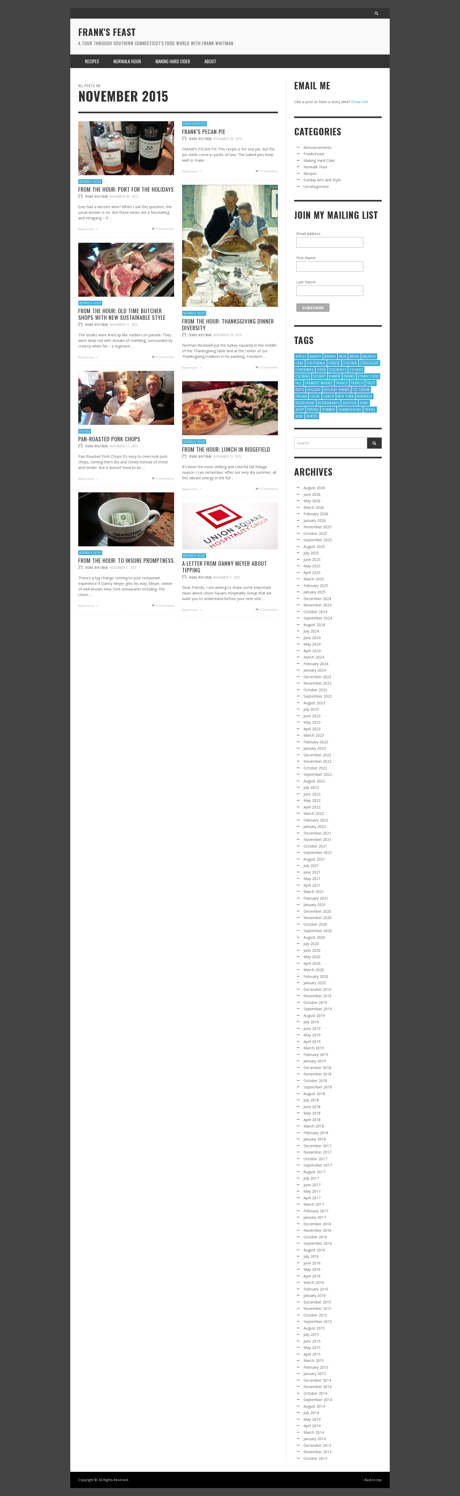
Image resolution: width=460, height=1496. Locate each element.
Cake (299, 363)
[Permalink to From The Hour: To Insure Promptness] (126, 518)
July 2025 (311, 552)
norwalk (364, 396)
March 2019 (313, 1047)
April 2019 (312, 1041)
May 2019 (312, 1034)
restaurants (328, 402)
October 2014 (315, 1393)
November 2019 (317, 995)
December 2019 (317, 989)
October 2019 (315, 1002)
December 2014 (317, 1380)
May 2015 (312, 1347)
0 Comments (164, 229)
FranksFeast (314, 153)
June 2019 (312, 1028)
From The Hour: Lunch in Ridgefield (226, 449)
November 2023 (317, 683)
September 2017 (317, 1165)
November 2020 (317, 917)
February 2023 (315, 741)
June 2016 (312, 1262)
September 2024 (317, 618)
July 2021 (311, 865)
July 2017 (311, 1178)
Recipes (84, 431)
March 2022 (313, 813)
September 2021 (317, 852)
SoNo (364, 402)
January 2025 (314, 591)
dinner (334, 376)
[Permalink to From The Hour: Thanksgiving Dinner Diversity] (230, 245)
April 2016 (312, 1276)
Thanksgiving (350, 409)
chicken (350, 363)
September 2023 (317, 696)
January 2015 (314, 1373)
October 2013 (315, 1458)
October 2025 (315, 533)
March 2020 (313, 969)
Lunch (328, 396)
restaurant (305, 402)
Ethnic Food (368, 376)
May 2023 (312, 722)
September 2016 (317, 1243)
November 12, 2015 (227, 456)
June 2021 (312, 872)
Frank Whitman (96, 196)
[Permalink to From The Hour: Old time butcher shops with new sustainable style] (126, 269)
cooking (302, 376)
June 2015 (312, 1341)
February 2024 (315, 663)
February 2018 (315, 1132)
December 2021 (317, 833)
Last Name (305, 281)
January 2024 (314, 670)
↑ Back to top (372, 1480)
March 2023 (313, 735)
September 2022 (317, 774)
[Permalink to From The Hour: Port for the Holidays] (126, 147)
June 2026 (312, 494)
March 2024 (313, 657)
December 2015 (317, 1302)
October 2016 (315, 1236)
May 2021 (312, 878)
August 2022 (314, 780)
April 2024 (312, 650)
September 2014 (317, 1399)
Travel (370, 409)
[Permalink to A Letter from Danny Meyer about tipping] (230, 525)
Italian (301, 396)
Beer (342, 356)
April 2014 (312, 1425)
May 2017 (312, 1191)
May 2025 (312, 565)
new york (346, 396)
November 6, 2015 (123, 567)
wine (299, 416)
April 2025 (312, 572)
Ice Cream (361, 389)
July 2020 (311, 943)
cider (321, 369)
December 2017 (317, 1145)
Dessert (319, 376)
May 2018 (312, 1113)
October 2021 (315, 846)
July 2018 (311, 1100)
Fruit (371, 382)
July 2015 (311, 1334)
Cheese (334, 363)
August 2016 (314, 1249)
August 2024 (314, 624)
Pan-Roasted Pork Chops (109, 439)
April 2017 (312, 1197)
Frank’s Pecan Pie (203, 131)
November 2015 (317, 1308)
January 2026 (314, 520)
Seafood (350, 402)
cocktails (337, 369)
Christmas (304, 369)
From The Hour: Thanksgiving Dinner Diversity (228, 324)
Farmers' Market (319, 382)
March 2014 (313, 1432)
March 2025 (313, 578)
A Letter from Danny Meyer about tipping (224, 566)
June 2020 (312, 950)
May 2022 (312, 800)
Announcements (317, 147)
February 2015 (315, 1367)
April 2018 (312, 1119)
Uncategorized (194, 123)
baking (330, 356)
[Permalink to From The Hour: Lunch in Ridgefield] (230, 407)
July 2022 (311, 787)
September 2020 (317, 930)
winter (312, 416)
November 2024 (317, 604)
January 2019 (314, 1060)
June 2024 (312, 637)
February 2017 (315, 1210)
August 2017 (314, 1171)
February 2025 (315, 585)
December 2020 (317, 911)
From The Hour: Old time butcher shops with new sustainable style (122, 314)
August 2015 (314, 1328)
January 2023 (314, 748)
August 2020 (314, 937)
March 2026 (313, 507)
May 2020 (312, 956)
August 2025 (314, 546)
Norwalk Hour (90, 181)
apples (300, 356)
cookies (356, 369)
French (357, 382)
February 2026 (315, 513)
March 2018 (313, 1126)
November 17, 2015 (124, 324)
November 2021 (317, 839)
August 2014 (314, 1406)
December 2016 (317, 1223)
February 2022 (315, 820)
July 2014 (311, 1412)
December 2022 (317, 754)
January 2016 (314, 1295)
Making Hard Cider (319, 160)
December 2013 (317, 1445)
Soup (299, 409)
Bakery (315, 356)
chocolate (369, 363)
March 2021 (313, 891)
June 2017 (312, 1184)
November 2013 (317, 1451)
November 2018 (317, 1073)
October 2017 (315, 1158)
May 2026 (312, 500)
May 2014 (312, 1419)
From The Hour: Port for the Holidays (126, 189)
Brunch (369, 356)
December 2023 (317, 676)
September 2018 (317, 1086)
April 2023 (312, 728)
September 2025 (317, 539)
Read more (86, 229)
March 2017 (313, 1204)
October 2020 (315, 924)
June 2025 (312, 559)
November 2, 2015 (227, 577)
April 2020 (312, 963)
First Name (305, 257)
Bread (354, 356)
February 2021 (315, 898)
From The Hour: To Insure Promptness (126, 560)
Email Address (308, 233)
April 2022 (312, 807)
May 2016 (312, 1269)
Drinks (349, 376)
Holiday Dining (337, 389)
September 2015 (317, 1321)
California (316, 363)
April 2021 (312, 885)
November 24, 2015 (228, 335)
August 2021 (314, 859)
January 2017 (314, 1217)
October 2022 (315, 767)
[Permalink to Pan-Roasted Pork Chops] (126, 397)
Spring (313, 409)
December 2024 (317, 598)
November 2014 (317, 1386)
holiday (314, 389)
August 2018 (314, 1093)
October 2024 (315, 611)
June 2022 (312, 794)
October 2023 (315, 689)
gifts (299, 389)
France (342, 382)
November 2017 (317, 1152)
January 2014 (314, 1438)
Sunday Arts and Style (322, 179)
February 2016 (315, 1289)
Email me (359, 101)
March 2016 (313, 1282)
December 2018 (317, 1067)
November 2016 (317, 1230)
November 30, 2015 (124, 196)
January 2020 (314, 982)
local (315, 396)
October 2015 (315, 1315)
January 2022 (314, 826)
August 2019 (314, 1015)
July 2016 (311, 1256)
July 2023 (311, 709)
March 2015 (313, 1360)
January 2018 (314, 1139)
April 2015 (312, 1354)
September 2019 (317, 1008)
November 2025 (317, 526)
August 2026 (314, 487)
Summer (328, 409)
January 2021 (314, 904)
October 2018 (315, 1080)
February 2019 (315, 1054)
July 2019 (311, 1021)
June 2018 (312, 1106)
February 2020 (315, 976)
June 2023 (312, 715)
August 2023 (314, 702)
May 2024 (312, 644)
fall (298, 382)
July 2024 (311, 631)
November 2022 (317, 761)
